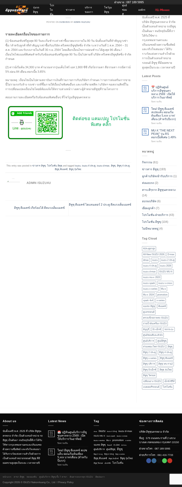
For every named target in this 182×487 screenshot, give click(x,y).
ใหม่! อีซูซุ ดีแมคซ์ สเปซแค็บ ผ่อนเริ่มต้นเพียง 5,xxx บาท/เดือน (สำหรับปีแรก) (163, 114)
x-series (161, 300)
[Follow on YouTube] (169, 460)
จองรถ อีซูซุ (149, 306)
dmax (146, 260)
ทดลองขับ (32, 477)
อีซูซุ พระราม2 (165, 363)
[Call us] (164, 460)
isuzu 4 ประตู (88, 165)
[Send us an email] (159, 460)
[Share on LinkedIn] (74, 156)
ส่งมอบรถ (148, 182)
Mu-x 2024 (148, 294)
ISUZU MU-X (166, 271)
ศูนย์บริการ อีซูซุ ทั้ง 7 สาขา (53, 477)
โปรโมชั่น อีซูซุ (54, 165)
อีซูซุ (113, 165)
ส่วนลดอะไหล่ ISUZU (153, 346)
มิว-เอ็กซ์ (156, 329)
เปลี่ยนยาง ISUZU (152, 381)
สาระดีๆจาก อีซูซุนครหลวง (159, 189)
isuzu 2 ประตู (168, 260)
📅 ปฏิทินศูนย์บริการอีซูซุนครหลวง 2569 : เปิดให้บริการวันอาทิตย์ (163, 92)
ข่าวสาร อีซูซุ (39, 165)
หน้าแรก (7, 477)
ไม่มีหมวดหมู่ (150, 228)
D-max (171, 254)
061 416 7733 (165, 455)
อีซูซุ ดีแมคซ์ (61, 169)
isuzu (78, 165)
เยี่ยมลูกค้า (148, 208)
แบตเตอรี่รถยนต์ (151, 387)
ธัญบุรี (146, 329)
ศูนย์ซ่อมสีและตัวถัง (153, 335)
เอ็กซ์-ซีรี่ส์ (169, 381)
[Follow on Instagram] (154, 460)
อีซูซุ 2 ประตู (149, 352)
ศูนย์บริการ (148, 341)
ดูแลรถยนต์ (148, 312)
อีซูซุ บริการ (149, 363)
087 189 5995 (162, 448)
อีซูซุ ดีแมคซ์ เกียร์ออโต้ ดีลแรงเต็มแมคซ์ (39, 207)
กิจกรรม (147, 162)
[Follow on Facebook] (148, 460)
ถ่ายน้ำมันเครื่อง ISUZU (155, 323)
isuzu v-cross (165, 283)
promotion (162, 294)
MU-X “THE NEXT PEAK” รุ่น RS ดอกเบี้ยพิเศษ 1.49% (163, 134)
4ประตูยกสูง (149, 248)
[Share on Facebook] (61, 156)
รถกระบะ (169, 329)
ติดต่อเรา (100, 477)
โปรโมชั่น (167, 387)
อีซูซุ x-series (150, 358)
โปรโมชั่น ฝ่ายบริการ (155, 214)
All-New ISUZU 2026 (153, 254)
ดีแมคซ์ (162, 306)
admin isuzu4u (82, 22)
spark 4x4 (148, 300)
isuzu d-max (103, 165)
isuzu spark (149, 283)
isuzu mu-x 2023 (151, 277)
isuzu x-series (150, 288)
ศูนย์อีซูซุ (162, 341)
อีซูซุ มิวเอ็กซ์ (149, 369)
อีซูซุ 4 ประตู (123, 165)
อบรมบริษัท (149, 201)
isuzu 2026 (165, 265)
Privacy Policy (66, 482)
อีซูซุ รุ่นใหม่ (75, 169)
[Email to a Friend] (70, 156)
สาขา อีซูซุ (19, 477)
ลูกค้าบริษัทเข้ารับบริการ (157, 176)
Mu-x (163, 288)
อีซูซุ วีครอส (149, 375)
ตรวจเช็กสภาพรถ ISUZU (155, 317)
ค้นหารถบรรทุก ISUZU (81, 477)
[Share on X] (66, 156)
